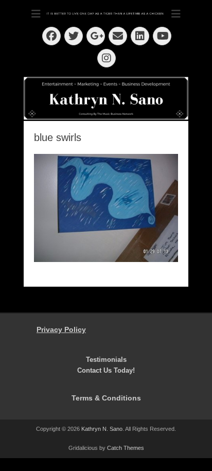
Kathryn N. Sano (101, 429)
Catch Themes (125, 448)
